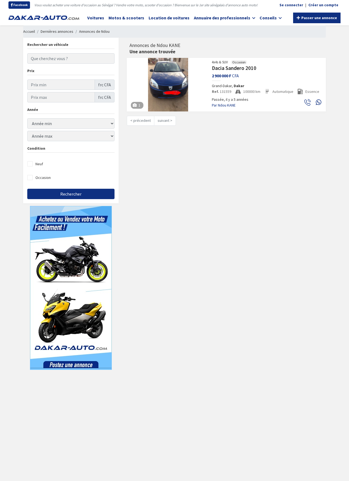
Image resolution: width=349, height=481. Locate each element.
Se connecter (291, 4)
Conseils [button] (269, 17)
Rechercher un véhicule (47, 44)
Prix (30, 70)
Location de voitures (169, 17)
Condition (36, 148)
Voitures (95, 17)
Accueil (29, 31)
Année (32, 109)
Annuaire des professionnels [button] (222, 17)
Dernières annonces (57, 31)
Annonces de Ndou (94, 31)
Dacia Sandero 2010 (234, 68)
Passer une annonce (318, 17)
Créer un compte (323, 4)
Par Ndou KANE (224, 105)
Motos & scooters (126, 17)
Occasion (43, 177)
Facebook (20, 5)
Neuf (39, 163)
